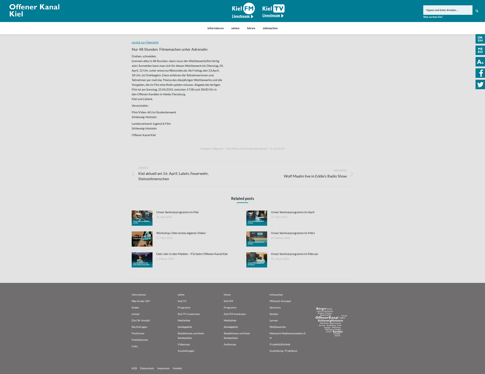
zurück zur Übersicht (145, 42)
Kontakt (177, 368)
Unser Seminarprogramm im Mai (177, 212)
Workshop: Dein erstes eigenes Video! (181, 233)
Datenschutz (147, 368)
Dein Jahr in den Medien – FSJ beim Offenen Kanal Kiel (192, 254)
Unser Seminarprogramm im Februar (294, 254)
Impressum (163, 368)
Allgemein (218, 148)
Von (246, 148)
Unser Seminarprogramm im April (292, 212)
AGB (134, 368)
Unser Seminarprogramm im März (293, 233)
